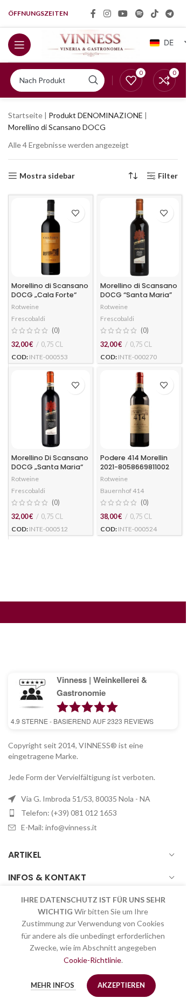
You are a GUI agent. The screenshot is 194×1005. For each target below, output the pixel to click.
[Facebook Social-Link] (93, 13)
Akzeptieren (121, 985)
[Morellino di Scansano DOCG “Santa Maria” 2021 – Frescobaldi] (139, 237)
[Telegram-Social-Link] (170, 13)
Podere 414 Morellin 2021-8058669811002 (134, 462)
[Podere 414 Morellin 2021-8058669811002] (139, 409)
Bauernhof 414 (122, 491)
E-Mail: (59, 827)
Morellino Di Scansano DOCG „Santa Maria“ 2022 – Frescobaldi (49, 467)
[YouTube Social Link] (123, 13)
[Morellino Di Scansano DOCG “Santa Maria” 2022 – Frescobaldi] (50, 409)
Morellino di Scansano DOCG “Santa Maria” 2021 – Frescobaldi (138, 295)
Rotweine (25, 307)
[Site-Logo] (90, 43)
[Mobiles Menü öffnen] (19, 45)
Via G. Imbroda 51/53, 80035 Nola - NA (85, 798)
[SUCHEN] (93, 80)
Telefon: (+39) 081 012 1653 (69, 812)
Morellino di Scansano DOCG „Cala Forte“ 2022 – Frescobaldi (49, 295)
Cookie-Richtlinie (92, 960)
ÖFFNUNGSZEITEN (38, 13)
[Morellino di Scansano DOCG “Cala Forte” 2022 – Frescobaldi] (50, 237)
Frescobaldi (28, 319)
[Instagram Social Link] (107, 13)
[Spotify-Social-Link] (139, 13)
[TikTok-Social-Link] (154, 13)
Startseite (25, 115)
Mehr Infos (53, 985)
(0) (56, 330)
